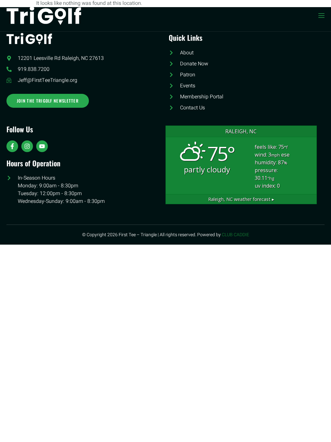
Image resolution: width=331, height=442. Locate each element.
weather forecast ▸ (241, 199)
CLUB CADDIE (235, 234)
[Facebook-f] (12, 146)
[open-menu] (321, 16)
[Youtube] (42, 146)
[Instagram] (27, 146)
